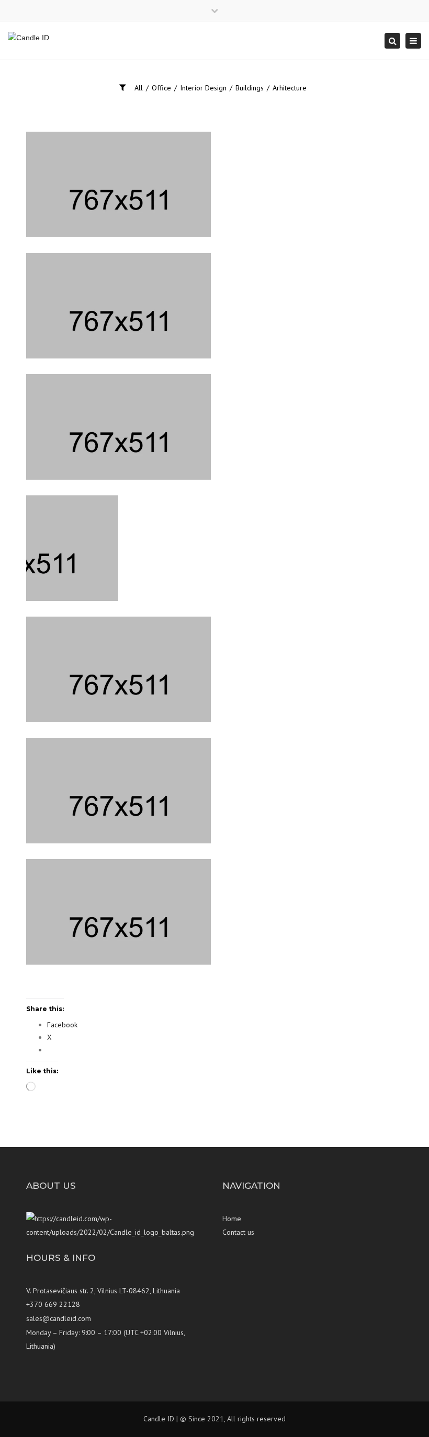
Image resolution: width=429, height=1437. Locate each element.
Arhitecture (290, 87)
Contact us (238, 1232)
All (138, 87)
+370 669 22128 (53, 1304)
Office (161, 87)
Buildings (249, 87)
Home (231, 1218)
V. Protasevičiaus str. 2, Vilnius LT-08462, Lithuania (103, 1290)
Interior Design (203, 87)
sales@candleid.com (58, 1318)
